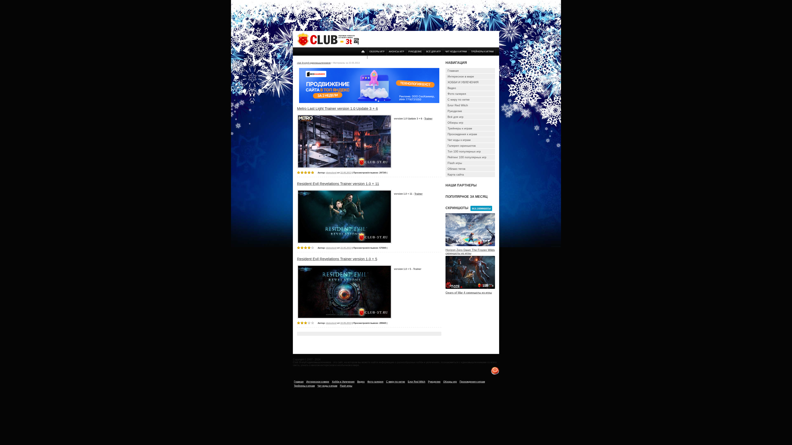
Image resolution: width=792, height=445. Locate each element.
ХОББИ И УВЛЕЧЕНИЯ (463, 82)
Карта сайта (456, 174)
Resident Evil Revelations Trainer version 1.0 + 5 (337, 259)
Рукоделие (415, 51)
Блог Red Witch (458, 105)
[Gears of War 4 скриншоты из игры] (470, 288)
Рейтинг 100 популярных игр (467, 157)
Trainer (428, 118)
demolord (331, 172)
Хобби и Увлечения (343, 381)
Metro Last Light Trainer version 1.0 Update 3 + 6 (337, 109)
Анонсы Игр (396, 51)
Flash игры (455, 163)
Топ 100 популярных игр (464, 151)
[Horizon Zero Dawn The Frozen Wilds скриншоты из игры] (470, 245)
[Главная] (328, 45)
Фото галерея (457, 93)
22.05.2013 (345, 172)
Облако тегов (456, 168)
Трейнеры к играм (482, 51)
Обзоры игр (376, 51)
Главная (453, 70)
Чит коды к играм (456, 51)
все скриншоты (481, 208)
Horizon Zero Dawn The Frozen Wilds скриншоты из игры (470, 251)
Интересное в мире (461, 76)
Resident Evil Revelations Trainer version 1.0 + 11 (338, 184)
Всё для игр (433, 51)
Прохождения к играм (462, 134)
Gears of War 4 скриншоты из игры (469, 292)
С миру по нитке (459, 99)
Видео (452, 88)
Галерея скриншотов (462, 145)
